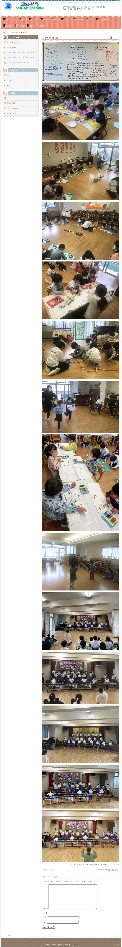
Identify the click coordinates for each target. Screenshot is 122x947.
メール (45, 918)
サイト (44, 922)
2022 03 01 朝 (47, 870)
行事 (8, 85)
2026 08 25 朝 (11, 47)
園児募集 (57, 19)
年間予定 (92, 19)
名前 (44, 913)
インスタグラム (12, 19)
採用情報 (22, 26)
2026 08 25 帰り (12, 42)
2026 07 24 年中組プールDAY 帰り (18, 63)
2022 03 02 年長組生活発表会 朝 (108, 870)
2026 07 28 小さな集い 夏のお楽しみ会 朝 (20, 57)
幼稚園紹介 (11, 26)
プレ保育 (36, 19)
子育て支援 (69, 19)
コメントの (12, 108)
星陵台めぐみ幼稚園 (36, 26)
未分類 (91, 864)
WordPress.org (12, 113)
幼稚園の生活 (105, 19)
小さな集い (81, 19)
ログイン (10, 98)
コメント (45, 908)
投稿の (11, 103)
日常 (8, 75)
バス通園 (25, 19)
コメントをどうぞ (113, 864)
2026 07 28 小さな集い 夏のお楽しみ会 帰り (21, 52)
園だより (46, 19)
